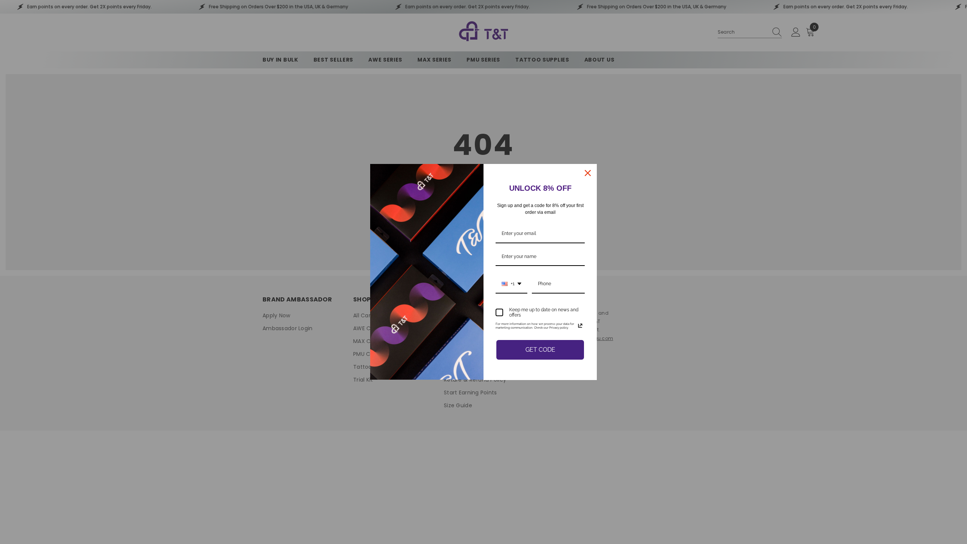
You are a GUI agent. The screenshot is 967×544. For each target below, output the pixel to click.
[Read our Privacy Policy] (580, 325)
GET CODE (540, 349)
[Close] (588, 173)
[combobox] (511, 284)
